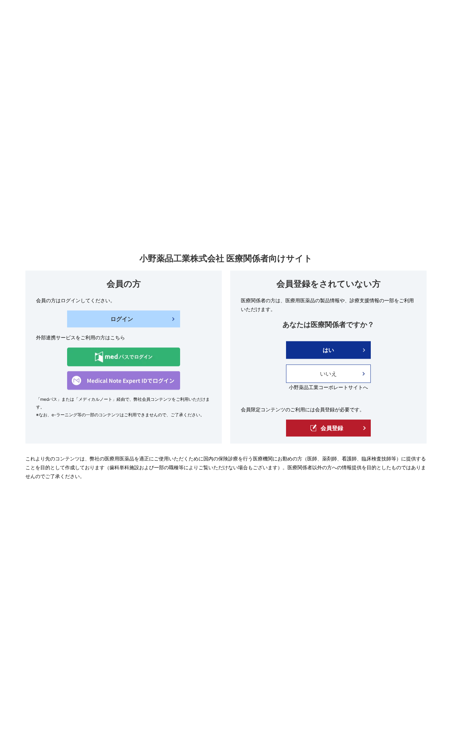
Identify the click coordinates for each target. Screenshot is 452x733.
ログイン (122, 319)
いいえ (328, 373)
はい (328, 350)
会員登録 (332, 427)
